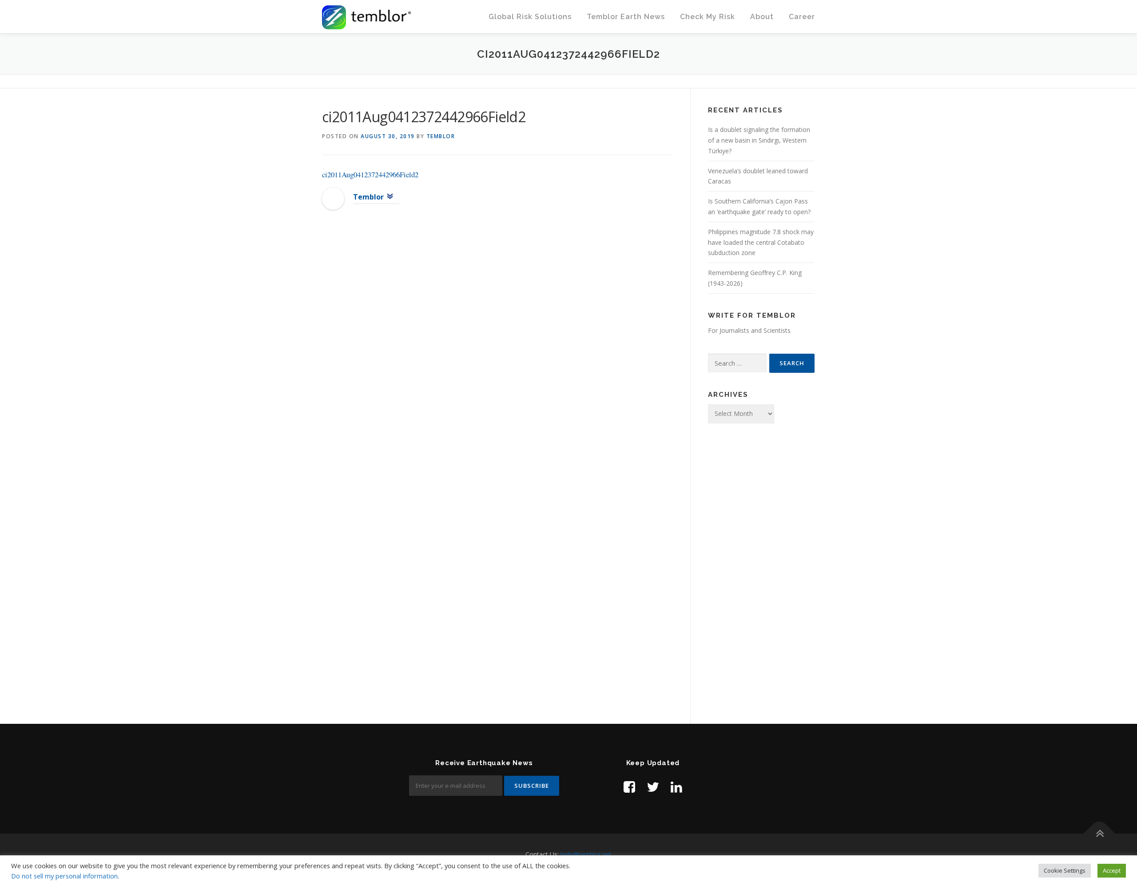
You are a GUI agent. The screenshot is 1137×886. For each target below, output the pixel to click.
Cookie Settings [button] (1064, 870)
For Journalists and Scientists (749, 330)
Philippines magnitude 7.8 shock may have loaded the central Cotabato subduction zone (761, 242)
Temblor (440, 136)
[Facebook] (629, 787)
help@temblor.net (586, 854)
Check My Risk (707, 16)
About (762, 16)
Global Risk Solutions (530, 16)
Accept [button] (1112, 870)
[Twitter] (653, 787)
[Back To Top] (1099, 834)
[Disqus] (497, 361)
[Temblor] (333, 198)
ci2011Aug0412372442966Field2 (370, 174)
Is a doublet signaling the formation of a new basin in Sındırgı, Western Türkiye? (759, 140)
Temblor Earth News (626, 16)
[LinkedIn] (676, 787)
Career (802, 16)
